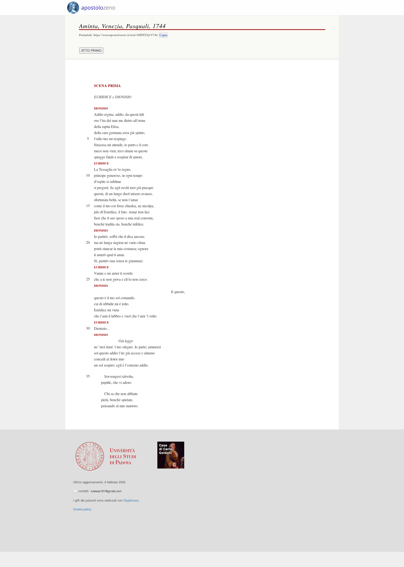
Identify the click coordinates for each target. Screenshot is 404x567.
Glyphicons (131, 500)
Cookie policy (82, 509)
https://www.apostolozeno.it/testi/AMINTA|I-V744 (126, 35)
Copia (163, 35)
